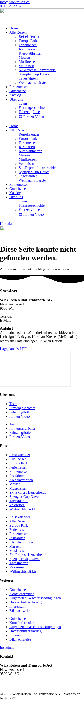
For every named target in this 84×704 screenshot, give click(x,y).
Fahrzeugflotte (29, 112)
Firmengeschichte (32, 108)
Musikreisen (28, 62)
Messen (24, 57)
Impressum (17, 606)
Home (13, 28)
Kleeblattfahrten (30, 53)
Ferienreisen (28, 45)
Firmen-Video (19, 416)
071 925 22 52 (24, 316)
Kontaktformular (21, 594)
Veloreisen (26, 66)
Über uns (16, 99)
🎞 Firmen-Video (31, 117)
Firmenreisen (18, 87)
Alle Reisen (18, 32)
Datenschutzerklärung (25, 602)
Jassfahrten (27, 49)
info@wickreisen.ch (27, 320)
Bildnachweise (20, 611)
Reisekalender (29, 37)
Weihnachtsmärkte (32, 82)
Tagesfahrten (28, 78)
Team (23, 103)
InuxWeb (11, 698)
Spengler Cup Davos (34, 74)
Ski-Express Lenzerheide (37, 70)
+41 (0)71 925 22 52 (15, 682)
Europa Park (28, 41)
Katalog (15, 95)
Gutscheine (17, 91)
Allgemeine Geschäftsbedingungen (35, 598)
